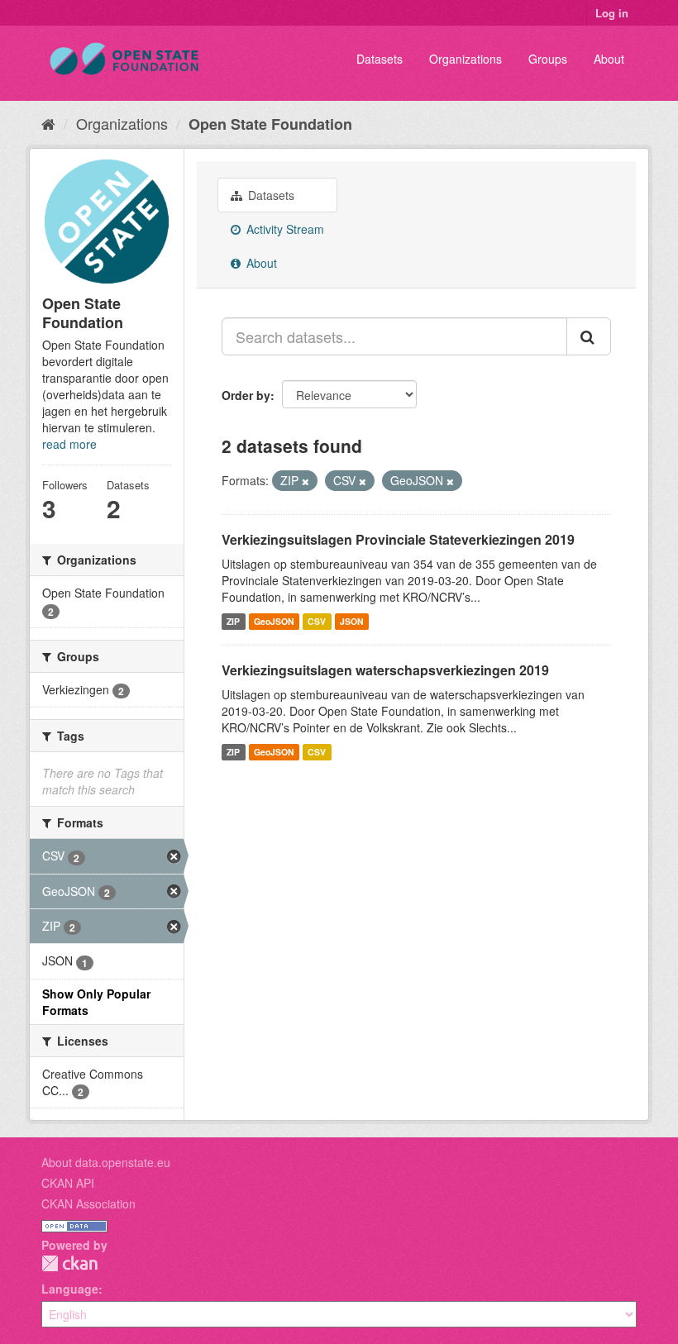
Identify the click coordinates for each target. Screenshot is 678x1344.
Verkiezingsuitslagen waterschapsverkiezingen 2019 (385, 669)
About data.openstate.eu (105, 1162)
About (609, 58)
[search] (588, 336)
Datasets (379, 58)
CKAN (69, 1263)
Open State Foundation (270, 124)
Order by (246, 395)
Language (69, 1288)
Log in (611, 13)
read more (69, 444)
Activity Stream (283, 229)
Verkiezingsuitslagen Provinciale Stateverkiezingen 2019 (398, 539)
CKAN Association (88, 1203)
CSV (317, 621)
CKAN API (67, 1183)
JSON (352, 621)
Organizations (465, 58)
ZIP (233, 621)
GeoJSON (274, 621)
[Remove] (305, 481)
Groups (547, 58)
